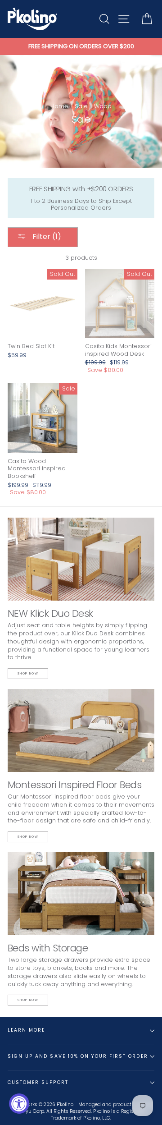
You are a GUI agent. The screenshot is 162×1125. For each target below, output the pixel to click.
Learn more (26, 1030)
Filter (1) (46, 236)
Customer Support (38, 1082)
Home (59, 106)
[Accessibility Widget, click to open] (19, 1103)
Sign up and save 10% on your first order (78, 1056)
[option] (81, 46)
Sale (81, 106)
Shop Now (28, 673)
